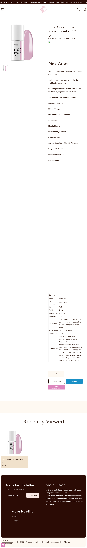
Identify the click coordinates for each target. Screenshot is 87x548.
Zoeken (14, 516)
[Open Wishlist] (3, 545)
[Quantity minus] (50, 374)
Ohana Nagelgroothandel (37, 542)
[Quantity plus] (62, 374)
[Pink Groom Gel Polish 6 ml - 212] (22, 42)
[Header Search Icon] (78, 9)
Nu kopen (74, 381)
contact (14, 521)
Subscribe (33, 495)
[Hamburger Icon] (2, 9)
